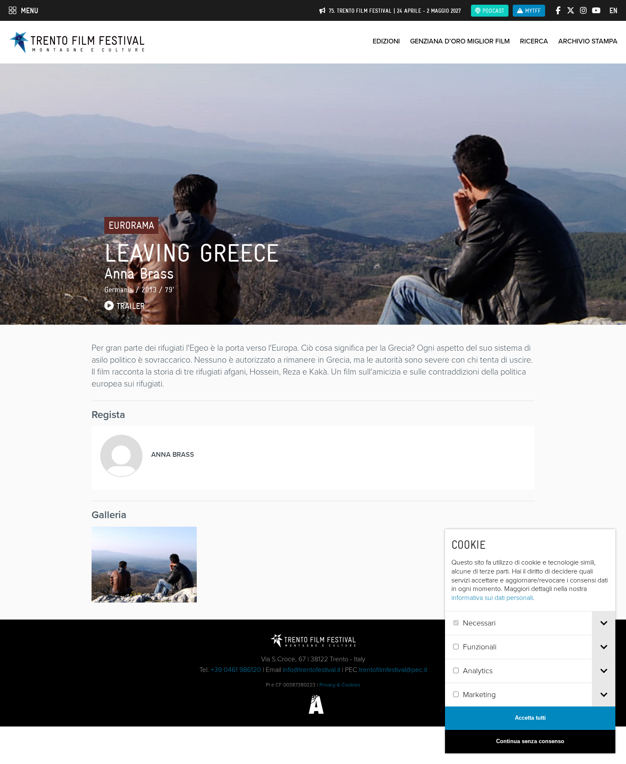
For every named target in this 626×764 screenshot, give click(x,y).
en (613, 10)
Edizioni (386, 41)
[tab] (603, 623)
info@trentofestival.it (311, 670)
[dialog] (530, 641)
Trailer (129, 306)
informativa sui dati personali (492, 598)
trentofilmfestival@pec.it (393, 670)
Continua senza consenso (530, 741)
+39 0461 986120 (236, 670)
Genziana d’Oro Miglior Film (460, 41)
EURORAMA (131, 225)
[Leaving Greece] (144, 565)
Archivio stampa (587, 41)
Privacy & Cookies (339, 685)
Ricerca (534, 41)
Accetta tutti (530, 718)
